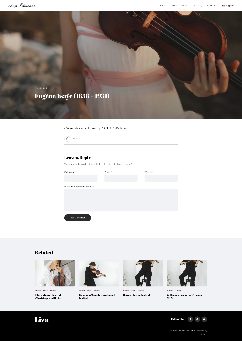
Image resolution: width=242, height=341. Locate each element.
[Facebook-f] (190, 319)
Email (107, 172)
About (185, 5)
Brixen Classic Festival (136, 295)
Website (149, 172)
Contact (211, 5)
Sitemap (173, 330)
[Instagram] (197, 319)
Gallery (198, 5)
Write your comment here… (79, 186)
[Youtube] (204, 319)
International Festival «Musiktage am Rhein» (48, 296)
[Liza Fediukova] (21, 5)
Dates (162, 5)
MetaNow (202, 334)
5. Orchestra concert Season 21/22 (184, 296)
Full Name (69, 172)
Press (174, 5)
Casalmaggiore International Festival (97, 296)
